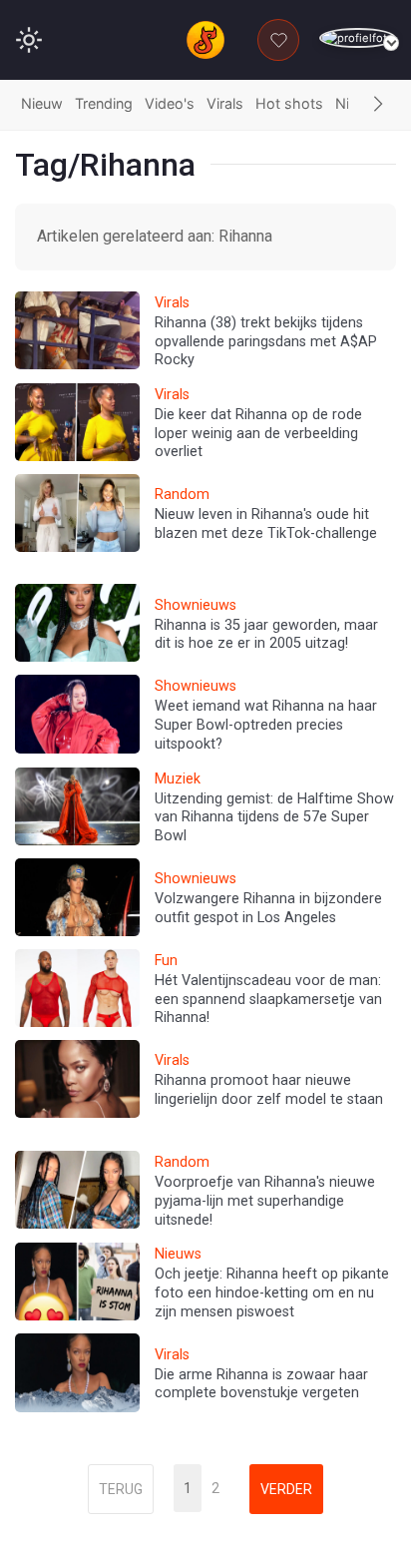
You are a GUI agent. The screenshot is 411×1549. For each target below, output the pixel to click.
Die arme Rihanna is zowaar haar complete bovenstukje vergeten (261, 1384)
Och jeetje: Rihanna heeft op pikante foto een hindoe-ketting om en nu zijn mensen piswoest (272, 1292)
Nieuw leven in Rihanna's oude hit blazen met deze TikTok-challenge (266, 524)
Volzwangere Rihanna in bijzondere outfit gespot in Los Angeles (268, 908)
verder (286, 1489)
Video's (170, 103)
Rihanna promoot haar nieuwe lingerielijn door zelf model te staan (269, 1090)
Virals (224, 103)
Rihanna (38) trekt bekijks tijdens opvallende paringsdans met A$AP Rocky (266, 341)
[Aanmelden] (357, 38)
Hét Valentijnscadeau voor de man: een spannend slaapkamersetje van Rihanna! (268, 999)
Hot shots (289, 103)
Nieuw (42, 103)
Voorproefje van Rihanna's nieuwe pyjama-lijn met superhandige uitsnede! (265, 1201)
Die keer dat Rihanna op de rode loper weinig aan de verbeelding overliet (258, 433)
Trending (104, 103)
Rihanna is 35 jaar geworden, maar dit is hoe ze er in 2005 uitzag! (266, 635)
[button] (378, 105)
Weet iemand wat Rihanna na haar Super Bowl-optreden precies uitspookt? (266, 725)
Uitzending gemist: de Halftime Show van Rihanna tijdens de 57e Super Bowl (274, 817)
